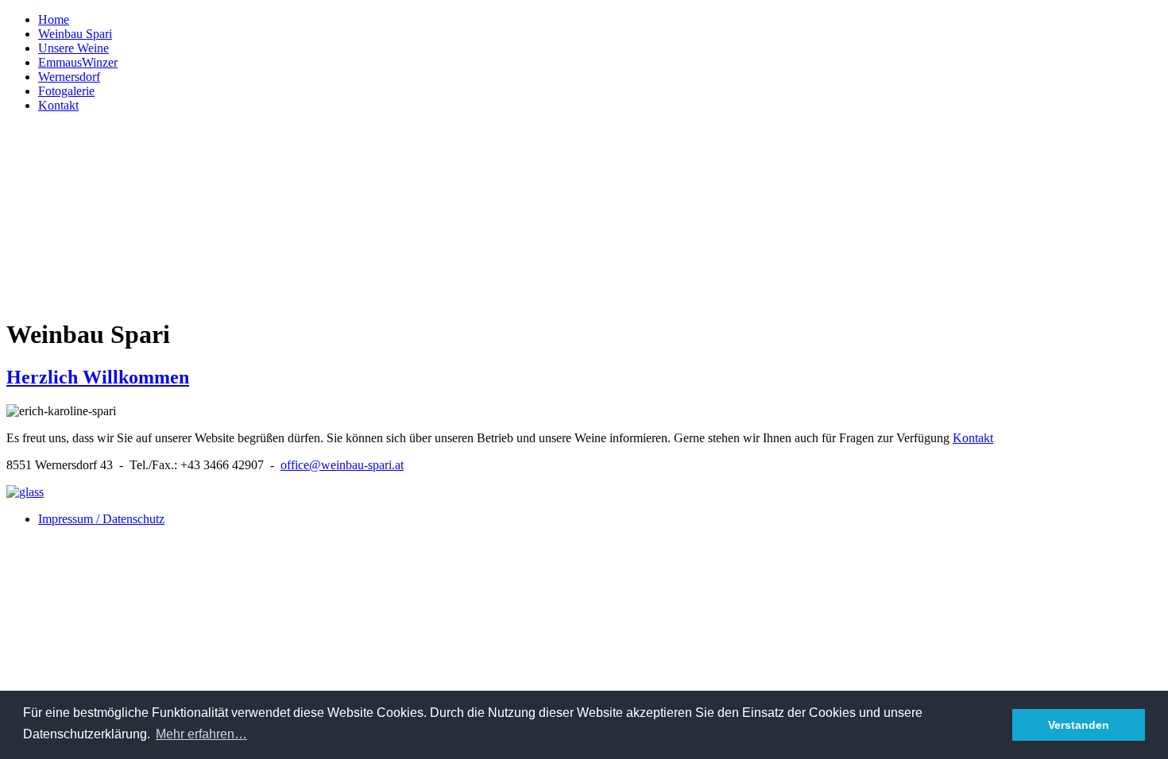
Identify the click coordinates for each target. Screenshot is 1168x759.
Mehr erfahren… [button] (201, 734)
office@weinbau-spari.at (342, 465)
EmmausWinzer (78, 62)
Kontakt (58, 105)
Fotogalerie (66, 91)
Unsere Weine (73, 48)
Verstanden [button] (1078, 725)
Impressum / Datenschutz (101, 519)
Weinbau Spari (75, 33)
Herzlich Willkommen (97, 377)
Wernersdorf (69, 76)
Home (53, 19)
